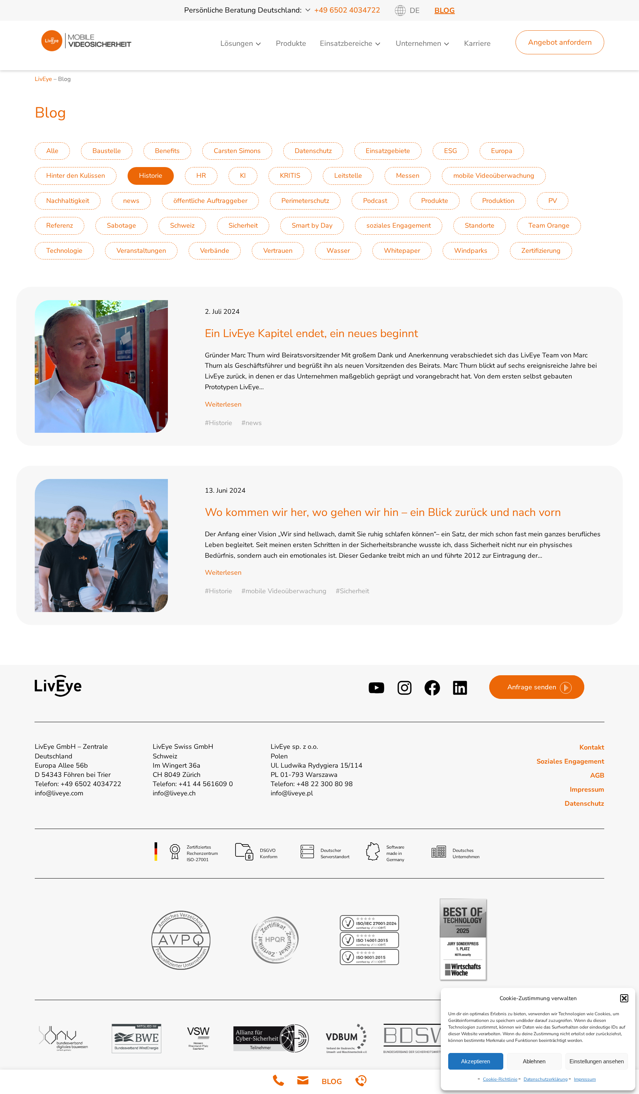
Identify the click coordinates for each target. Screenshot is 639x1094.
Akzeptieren (475, 1061)
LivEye (43, 79)
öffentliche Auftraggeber (210, 200)
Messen (407, 175)
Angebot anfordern (560, 42)
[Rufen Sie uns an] (278, 1082)
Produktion (498, 200)
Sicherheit (243, 225)
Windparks (470, 250)
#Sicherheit (352, 591)
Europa (502, 150)
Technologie (64, 250)
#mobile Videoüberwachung (284, 591)
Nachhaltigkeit (67, 200)
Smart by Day (312, 225)
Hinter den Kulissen (75, 175)
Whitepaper (402, 250)
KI (243, 175)
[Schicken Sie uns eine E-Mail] (302, 1082)
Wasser (338, 250)
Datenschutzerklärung (546, 1079)
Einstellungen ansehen (596, 1061)
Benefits (167, 150)
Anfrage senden (531, 687)
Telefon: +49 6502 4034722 (78, 783)
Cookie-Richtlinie (500, 1079)
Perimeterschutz (305, 200)
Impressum (585, 1079)
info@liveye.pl (292, 793)
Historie (150, 175)
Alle (52, 150)
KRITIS (290, 175)
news (131, 200)
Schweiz (182, 225)
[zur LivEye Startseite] (86, 53)
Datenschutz (313, 150)
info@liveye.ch (174, 793)
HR (201, 175)
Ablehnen (534, 1061)
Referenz (59, 225)
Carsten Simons (237, 150)
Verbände (214, 250)
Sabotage (121, 225)
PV (552, 200)
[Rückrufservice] (360, 1082)
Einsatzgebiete (388, 150)
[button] (624, 998)
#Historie (218, 422)
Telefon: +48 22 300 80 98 (312, 783)
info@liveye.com (59, 793)
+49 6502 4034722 (347, 10)
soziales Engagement (398, 225)
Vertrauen (278, 250)
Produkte (291, 43)
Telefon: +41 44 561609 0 (193, 783)
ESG (450, 150)
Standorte (479, 225)
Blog (445, 11)
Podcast (375, 200)
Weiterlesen (223, 404)
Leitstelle (348, 175)
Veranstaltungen (141, 250)
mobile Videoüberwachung (493, 175)
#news (251, 422)
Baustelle (106, 150)
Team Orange (548, 225)
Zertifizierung (541, 250)
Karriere (477, 43)
